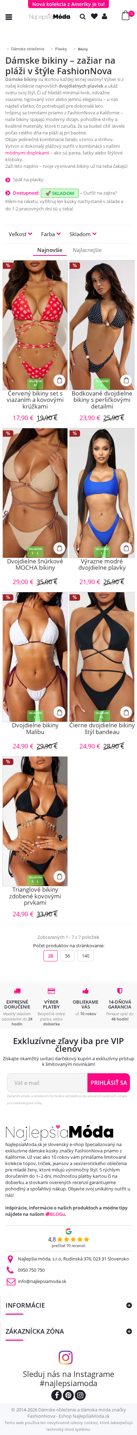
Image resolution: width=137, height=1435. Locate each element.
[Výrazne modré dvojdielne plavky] (102, 493)
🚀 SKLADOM (59, 193)
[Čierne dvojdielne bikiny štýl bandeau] (102, 657)
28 (50, 956)
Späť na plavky (28, 179)
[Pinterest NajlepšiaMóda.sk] (68, 1396)
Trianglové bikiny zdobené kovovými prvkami (35, 896)
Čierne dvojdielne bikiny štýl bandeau (102, 729)
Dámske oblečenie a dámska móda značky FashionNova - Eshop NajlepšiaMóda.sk (76, 1412)
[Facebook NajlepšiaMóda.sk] (56, 1396)
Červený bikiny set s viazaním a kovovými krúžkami (35, 400)
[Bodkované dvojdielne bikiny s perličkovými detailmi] (102, 325)
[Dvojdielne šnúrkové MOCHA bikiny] (35, 493)
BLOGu (57, 1214)
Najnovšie (50, 249)
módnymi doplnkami (27, 153)
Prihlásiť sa (109, 1083)
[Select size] (59, 380)
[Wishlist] (96, 16)
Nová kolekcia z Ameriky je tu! (68, 4)
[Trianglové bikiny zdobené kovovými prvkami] (35, 821)
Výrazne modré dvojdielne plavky (102, 565)
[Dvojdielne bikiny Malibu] (35, 657)
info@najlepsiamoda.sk (42, 1281)
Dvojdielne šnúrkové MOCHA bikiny (35, 565)
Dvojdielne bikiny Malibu (35, 729)
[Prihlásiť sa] (106, 16)
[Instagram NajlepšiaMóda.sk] (80, 1396)
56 (67, 956)
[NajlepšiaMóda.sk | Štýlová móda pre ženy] (49, 17)
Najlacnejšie (87, 249)
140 (85, 956)
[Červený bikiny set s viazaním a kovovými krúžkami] (35, 325)
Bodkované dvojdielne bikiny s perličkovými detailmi (102, 400)
